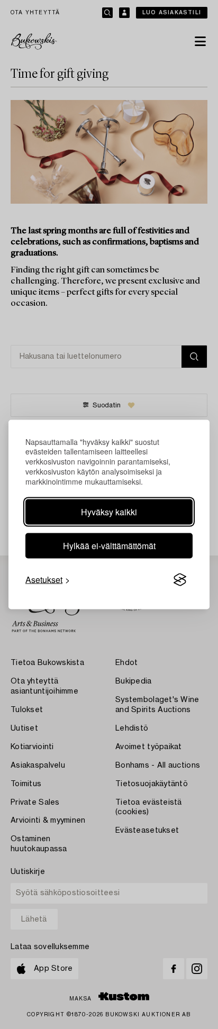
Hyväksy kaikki (109, 512)
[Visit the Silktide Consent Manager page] (180, 580)
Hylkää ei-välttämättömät (109, 546)
